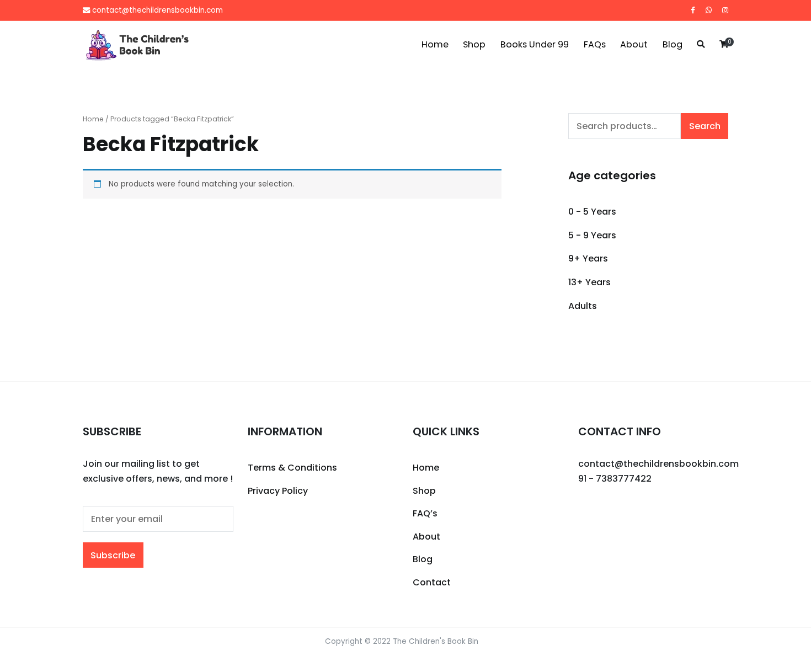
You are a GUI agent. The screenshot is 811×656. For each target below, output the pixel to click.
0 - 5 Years (592, 211)
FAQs (595, 44)
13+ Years (589, 282)
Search (705, 126)
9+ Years (588, 258)
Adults (582, 306)
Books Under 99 (534, 44)
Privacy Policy (278, 490)
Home (435, 44)
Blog (672, 44)
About (634, 44)
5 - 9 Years (592, 235)
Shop (474, 44)
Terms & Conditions (292, 467)
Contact (432, 582)
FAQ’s (425, 513)
